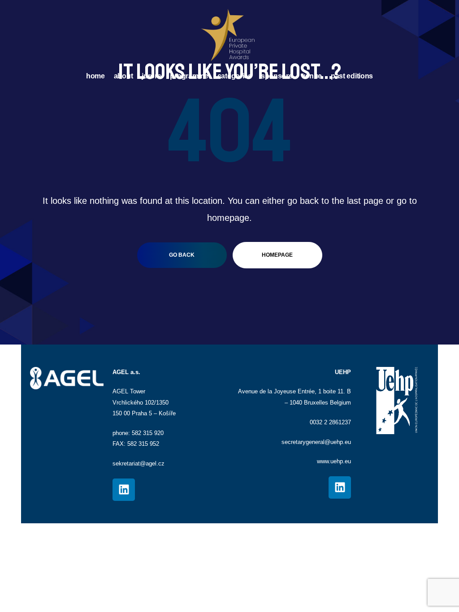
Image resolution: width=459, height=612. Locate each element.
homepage (277, 255)
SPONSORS (277, 76)
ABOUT (123, 76)
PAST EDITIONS (352, 76)
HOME (95, 76)
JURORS (151, 76)
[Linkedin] (124, 489)
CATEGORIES (234, 76)
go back (182, 255)
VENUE (311, 76)
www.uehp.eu (334, 461)
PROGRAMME (189, 76)
